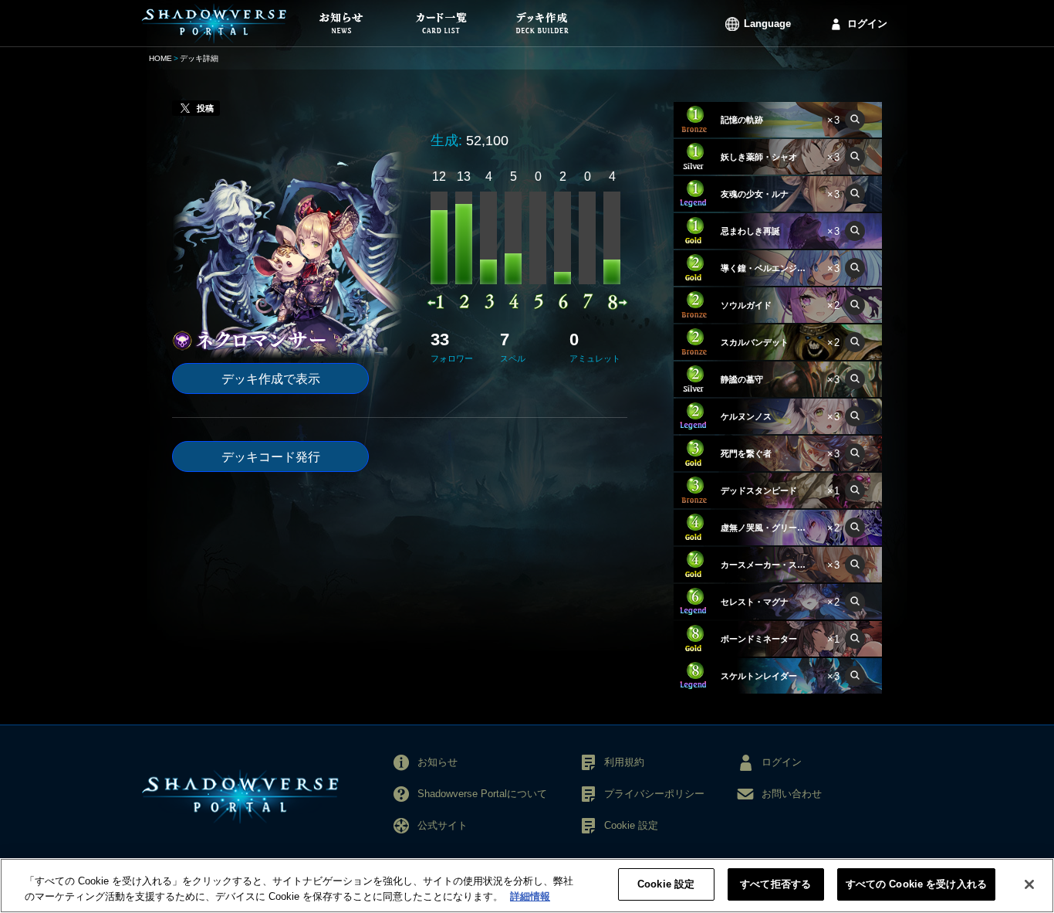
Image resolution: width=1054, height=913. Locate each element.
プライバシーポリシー (654, 793)
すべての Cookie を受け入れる (916, 884)
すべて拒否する (775, 884)
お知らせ (437, 762)
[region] (527, 885)
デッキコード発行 (270, 456)
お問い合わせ (792, 793)
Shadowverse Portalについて (482, 793)
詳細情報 (530, 896)
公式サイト (442, 825)
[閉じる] (1029, 884)
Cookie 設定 (665, 884)
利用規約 (624, 762)
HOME (160, 58)
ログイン (867, 23)
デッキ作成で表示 (270, 378)
